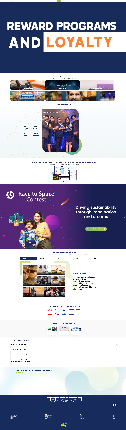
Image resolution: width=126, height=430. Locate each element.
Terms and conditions (115, 419)
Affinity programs (12, 419)
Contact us (114, 417)
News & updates (82, 418)
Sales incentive (12, 420)
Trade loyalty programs (13, 417)
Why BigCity (114, 416)
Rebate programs (12, 418)
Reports (81, 415)
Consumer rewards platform (48, 415)
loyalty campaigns (36, 373)
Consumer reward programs (13, 415)
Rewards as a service (47, 418)
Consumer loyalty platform (48, 416)
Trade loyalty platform (48, 417)
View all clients (64, 317)
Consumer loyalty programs (13, 416)
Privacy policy (114, 418)
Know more (63, 181)
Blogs (81, 417)
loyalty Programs (25, 374)
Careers (113, 415)
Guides (81, 416)
